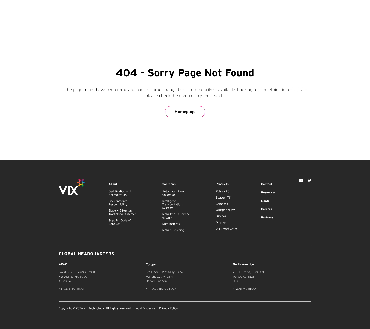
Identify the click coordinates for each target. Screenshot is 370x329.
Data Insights (171, 224)
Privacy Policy (168, 308)
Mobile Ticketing (173, 230)
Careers (266, 209)
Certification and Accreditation (120, 193)
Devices (221, 216)
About (113, 184)
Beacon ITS (223, 197)
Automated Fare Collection (173, 193)
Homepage (185, 111)
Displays (221, 222)
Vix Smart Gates (226, 229)
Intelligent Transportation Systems (172, 204)
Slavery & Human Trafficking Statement (123, 212)
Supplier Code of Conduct (120, 222)
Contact (266, 184)
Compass (222, 204)
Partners (267, 217)
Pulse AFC (222, 191)
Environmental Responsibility (118, 202)
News (265, 201)
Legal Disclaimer (146, 308)
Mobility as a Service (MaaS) (176, 215)
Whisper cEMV (225, 210)
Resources (268, 192)
